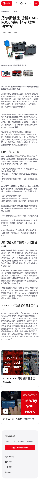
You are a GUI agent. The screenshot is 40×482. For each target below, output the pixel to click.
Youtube (30, 441)
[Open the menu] (36, 3)
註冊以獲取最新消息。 (20, 448)
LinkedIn (8, 441)
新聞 (15, 11)
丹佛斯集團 (5, 11)
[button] (26, 3)
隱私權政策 (9, 457)
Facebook (20, 441)
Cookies (8, 472)
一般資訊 (8, 467)
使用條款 (8, 462)
